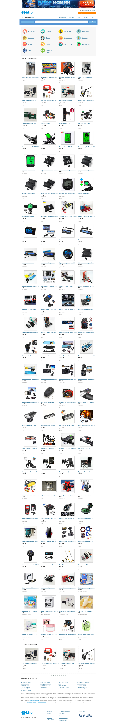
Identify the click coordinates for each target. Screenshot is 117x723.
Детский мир (67, 31)
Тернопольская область (63, 687)
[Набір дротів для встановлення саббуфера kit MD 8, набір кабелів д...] (86, 323)
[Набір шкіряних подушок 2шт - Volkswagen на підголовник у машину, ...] (86, 254)
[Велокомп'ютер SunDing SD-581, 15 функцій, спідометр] (68, 184)
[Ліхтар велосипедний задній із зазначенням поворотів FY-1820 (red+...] (49, 440)
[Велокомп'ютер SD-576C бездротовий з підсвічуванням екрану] (68, 138)
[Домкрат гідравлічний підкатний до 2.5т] (86, 207)
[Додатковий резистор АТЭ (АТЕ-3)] (49, 486)
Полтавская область (81, 685)
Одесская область (62, 685)
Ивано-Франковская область (83, 682)
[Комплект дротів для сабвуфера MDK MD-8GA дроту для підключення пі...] (68, 393)
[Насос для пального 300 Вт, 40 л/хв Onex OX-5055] (49, 91)
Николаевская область (45, 685)
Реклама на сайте (63, 718)
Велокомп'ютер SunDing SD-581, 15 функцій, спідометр (67, 194)
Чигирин (32, 17)
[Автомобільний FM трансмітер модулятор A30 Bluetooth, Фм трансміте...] (49, 300)
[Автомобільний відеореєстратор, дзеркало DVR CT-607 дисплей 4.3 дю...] (30, 277)
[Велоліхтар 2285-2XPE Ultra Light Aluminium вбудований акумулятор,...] (86, 393)
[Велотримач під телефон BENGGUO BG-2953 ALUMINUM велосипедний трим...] (49, 463)
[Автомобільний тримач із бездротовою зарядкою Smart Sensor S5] (86, 486)
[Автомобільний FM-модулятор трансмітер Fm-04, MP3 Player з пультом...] (86, 556)
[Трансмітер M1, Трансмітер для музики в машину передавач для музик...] (30, 347)
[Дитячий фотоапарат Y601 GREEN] (30, 625)
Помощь (86, 17)
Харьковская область (82, 687)
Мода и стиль (68, 38)
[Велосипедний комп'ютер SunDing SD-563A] (30, 161)
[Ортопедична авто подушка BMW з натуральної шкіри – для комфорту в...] (49, 207)
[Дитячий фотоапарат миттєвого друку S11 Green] (86, 625)
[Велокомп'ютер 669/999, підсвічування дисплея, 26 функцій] (30, 207)
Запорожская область (63, 682)
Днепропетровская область (64, 680)
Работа (48, 44)
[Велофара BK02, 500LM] (86, 115)
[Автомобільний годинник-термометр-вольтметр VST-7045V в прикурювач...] (49, 231)
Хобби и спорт (68, 44)
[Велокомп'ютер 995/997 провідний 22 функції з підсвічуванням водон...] (86, 184)
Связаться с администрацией (50, 718)
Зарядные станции (49, 51)
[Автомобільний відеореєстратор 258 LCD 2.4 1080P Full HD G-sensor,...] (86, 370)
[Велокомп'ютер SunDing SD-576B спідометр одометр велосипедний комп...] (86, 138)
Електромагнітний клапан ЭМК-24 (30, 77)
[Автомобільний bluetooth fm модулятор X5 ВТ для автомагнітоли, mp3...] (68, 509)
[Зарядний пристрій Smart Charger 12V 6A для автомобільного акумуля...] (68, 207)
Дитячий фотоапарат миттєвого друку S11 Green (86, 635)
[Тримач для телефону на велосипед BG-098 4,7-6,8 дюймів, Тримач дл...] (68, 463)
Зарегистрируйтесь (90, 10)
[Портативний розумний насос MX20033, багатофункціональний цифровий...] (86, 463)
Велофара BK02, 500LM (84, 123)
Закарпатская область (45, 682)
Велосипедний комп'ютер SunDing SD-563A (28, 170)
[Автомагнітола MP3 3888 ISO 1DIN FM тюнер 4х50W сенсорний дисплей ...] (68, 323)
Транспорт (49, 31)
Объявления (62, 17)
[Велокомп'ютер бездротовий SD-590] (49, 138)
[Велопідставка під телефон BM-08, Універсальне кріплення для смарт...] (30, 463)
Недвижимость (32, 31)
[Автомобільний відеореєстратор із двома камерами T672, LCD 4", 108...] (49, 370)
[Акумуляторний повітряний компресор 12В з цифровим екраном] (86, 68)
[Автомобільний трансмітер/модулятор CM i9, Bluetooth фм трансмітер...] (49, 579)
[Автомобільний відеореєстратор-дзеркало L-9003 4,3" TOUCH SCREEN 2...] (68, 347)
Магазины (71, 17)
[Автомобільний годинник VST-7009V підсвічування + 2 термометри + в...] (86, 509)
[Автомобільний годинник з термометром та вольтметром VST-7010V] (49, 254)
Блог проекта (62, 715)
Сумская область (43, 687)
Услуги (79, 17)
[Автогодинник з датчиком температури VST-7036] (86, 231)
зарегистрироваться (31, 702)
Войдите (82, 10)
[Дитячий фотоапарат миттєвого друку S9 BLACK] (68, 625)
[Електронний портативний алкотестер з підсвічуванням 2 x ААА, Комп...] (49, 393)
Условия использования (64, 711)
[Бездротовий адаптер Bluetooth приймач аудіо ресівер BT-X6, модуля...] (49, 556)
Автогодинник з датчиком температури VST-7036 (84, 240)
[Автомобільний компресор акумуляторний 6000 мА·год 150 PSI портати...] (30, 91)
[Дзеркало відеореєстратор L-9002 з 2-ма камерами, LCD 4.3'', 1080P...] (86, 347)
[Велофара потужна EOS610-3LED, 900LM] (30, 138)
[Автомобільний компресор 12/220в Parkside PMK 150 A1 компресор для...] (30, 115)
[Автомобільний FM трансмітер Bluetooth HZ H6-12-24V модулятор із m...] (30, 323)
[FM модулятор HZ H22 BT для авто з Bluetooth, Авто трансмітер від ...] (49, 509)
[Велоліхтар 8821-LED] (68, 115)
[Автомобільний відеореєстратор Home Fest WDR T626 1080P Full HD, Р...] (68, 532)
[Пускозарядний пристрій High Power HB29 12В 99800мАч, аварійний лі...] (68, 486)
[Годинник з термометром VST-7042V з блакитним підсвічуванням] (68, 254)
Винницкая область (25, 680)
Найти (92, 22)
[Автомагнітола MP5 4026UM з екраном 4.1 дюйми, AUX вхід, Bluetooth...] (68, 277)
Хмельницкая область (45, 688)
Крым (59, 684)
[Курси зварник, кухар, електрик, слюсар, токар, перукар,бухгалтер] (49, 68)
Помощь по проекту (63, 720)
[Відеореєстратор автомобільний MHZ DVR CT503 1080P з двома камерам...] (49, 277)
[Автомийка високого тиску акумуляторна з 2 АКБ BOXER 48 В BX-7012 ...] (68, 91)
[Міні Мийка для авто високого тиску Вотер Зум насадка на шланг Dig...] (68, 556)
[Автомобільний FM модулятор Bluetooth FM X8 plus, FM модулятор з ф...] (49, 323)
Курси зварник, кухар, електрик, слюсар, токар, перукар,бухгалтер (49, 78)
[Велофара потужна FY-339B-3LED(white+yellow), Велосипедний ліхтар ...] (68, 416)
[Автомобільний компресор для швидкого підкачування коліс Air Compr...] (68, 579)
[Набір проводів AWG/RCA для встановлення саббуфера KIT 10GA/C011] (86, 532)
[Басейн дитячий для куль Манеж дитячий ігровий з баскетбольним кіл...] (86, 579)
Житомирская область (26, 682)
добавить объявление (34, 700)
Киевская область (25, 684)
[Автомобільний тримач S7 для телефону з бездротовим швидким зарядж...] (49, 532)
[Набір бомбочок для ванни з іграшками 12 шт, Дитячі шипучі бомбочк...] (30, 602)
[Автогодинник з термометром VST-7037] (68, 231)
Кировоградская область (45, 684)
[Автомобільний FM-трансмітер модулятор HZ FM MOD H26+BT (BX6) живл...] (86, 300)
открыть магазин (42, 702)
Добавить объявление (88, 13)
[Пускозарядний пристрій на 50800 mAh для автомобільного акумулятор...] (30, 486)
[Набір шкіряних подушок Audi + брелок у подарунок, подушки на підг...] (86, 161)
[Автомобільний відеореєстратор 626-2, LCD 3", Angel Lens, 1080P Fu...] (68, 370)
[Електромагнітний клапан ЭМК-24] (30, 68)
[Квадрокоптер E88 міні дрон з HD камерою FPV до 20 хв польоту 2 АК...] (68, 602)
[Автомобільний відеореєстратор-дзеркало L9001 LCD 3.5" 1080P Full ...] (30, 370)
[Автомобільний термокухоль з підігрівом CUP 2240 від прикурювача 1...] (30, 532)
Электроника (85, 31)
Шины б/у (30, 51)
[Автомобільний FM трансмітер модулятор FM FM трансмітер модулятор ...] (68, 300)
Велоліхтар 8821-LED (64, 123)
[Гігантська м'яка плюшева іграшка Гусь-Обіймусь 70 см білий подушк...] (86, 602)
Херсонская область (25, 688)
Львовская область (25, 685)
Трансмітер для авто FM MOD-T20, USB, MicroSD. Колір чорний (30, 565)
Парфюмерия (86, 44)
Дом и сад (85, 38)
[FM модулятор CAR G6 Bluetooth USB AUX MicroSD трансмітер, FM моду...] (30, 579)
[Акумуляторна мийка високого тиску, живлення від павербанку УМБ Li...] (86, 91)
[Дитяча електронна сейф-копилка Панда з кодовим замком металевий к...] (49, 602)
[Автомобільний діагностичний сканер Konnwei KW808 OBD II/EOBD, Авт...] (30, 509)
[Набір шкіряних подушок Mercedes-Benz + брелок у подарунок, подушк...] (30, 184)
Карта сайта (62, 713)
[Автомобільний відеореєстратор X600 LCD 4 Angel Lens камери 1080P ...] (30, 393)
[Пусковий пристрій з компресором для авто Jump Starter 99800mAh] (49, 115)
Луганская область (81, 684)
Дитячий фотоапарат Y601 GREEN (30, 634)
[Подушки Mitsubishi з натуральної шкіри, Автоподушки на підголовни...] (49, 161)
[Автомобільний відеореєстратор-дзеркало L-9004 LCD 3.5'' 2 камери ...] (49, 347)
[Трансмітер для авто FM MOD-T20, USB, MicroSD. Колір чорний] (30, 556)
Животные (31, 38)
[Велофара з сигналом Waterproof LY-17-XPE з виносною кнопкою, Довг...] (68, 440)
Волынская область (44, 680)
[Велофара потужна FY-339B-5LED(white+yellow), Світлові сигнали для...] (49, 416)
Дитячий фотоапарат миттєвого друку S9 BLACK (67, 635)
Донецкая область (81, 680)
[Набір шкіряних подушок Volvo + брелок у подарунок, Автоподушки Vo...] (68, 161)
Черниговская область (82, 688)
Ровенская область (25, 687)
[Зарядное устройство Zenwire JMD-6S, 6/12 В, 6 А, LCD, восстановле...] (68, 68)
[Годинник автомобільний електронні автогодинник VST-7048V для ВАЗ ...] (30, 231)
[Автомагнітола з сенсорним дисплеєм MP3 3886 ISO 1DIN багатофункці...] (30, 300)
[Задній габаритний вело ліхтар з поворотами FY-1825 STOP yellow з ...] (86, 416)
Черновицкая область (26, 690)
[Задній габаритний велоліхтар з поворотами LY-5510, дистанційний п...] (30, 440)
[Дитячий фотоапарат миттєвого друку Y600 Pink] (49, 625)
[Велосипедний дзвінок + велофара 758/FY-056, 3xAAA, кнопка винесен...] (86, 440)
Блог (93, 17)
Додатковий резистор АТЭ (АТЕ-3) (49, 495)
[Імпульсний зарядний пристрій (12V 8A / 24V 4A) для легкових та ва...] (86, 277)
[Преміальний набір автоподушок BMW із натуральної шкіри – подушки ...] (49, 184)
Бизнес (30, 44)
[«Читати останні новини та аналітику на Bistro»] (58, 4)
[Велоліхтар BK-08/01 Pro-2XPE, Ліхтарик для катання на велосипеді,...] (30, 416)
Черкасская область (62, 688)
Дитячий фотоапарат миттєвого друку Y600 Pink (49, 635)
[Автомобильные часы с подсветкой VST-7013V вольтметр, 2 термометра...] (30, 254)
